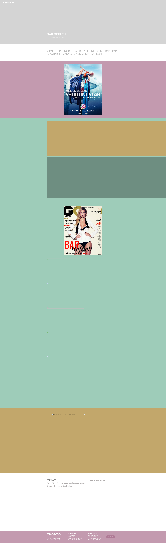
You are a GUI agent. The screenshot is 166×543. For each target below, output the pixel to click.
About (148, 3)
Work (154, 3)
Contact (160, 3)
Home (142, 3)
